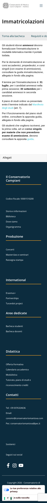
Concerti (10, 249)
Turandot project (14, 303)
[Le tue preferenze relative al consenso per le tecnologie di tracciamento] (4, 498)
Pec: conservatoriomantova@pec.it (23, 423)
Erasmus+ (11, 293)
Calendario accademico (17, 369)
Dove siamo (11, 221)
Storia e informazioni (16, 211)
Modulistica (11, 374)
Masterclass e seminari (17, 254)
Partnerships (12, 298)
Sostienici (10, 444)
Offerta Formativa (14, 364)
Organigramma (13, 226)
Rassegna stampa (14, 260)
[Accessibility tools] (11, 498)
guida (30, 139)
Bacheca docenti (14, 331)
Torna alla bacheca (13, 36)
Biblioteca (11, 216)
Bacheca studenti (14, 326)
